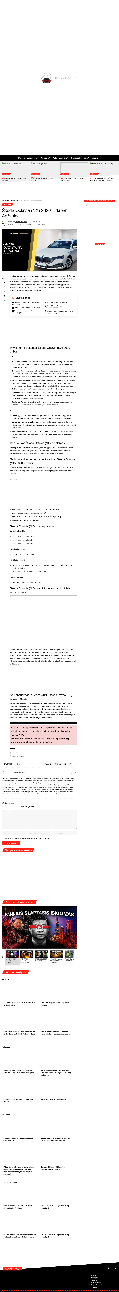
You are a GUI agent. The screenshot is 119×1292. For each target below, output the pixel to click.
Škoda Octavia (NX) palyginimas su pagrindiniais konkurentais (56, 306)
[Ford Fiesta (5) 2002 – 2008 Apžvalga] (45, 168)
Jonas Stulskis (21, 222)
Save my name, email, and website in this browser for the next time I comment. (27, 838)
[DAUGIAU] (4, 300)
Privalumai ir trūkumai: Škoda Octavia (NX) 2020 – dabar (25, 303)
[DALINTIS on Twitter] (4, 287)
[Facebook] (109, 1268)
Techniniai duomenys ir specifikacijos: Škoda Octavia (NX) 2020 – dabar (26, 312)
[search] (116, 158)
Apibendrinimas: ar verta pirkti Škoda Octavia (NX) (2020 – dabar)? (59, 312)
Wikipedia (21, 756)
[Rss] (115, 1268)
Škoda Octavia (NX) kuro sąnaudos (57, 302)
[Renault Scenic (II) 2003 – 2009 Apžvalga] (15, 168)
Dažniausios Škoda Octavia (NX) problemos (27, 307)
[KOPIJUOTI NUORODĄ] (4, 296)
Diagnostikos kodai (9, 1182)
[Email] (4, 291)
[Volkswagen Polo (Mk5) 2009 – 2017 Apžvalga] (74, 168)
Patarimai (5, 979)
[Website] (76, 773)
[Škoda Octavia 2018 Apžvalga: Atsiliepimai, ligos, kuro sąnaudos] (103, 168)
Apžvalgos (6, 174)
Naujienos (6, 1115)
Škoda (18, 753)
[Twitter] (112, 1268)
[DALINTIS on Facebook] (4, 282)
